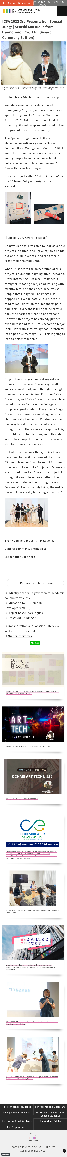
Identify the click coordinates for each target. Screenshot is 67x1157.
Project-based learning (23, 613)
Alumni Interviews (20, 636)
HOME (4, 87)
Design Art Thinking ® (22, 618)
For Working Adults (50, 1121)
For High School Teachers (16, 1112)
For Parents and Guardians (50, 1106)
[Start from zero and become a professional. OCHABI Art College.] (28, 11)
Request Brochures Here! (37, 583)
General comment (17, 549)
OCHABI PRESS (11, 87)
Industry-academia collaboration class (29, 87)
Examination (13, 557)
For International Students (17, 1121)
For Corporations (16, 1127)
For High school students (17, 1106)
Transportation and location (26, 626)
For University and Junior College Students (50, 1114)
